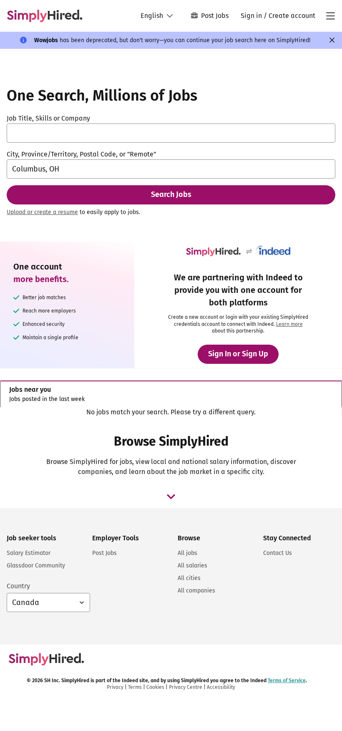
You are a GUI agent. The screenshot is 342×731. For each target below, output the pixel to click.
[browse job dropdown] (171, 496)
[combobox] (171, 133)
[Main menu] (330, 16)
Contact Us (277, 553)
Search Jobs (171, 194)
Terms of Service (287, 680)
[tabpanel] (171, 412)
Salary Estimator (28, 553)
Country (18, 586)
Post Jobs (215, 16)
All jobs (187, 553)
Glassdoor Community (36, 565)
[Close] (332, 40)
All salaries (192, 565)
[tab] (171, 394)
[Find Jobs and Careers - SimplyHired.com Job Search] (45, 16)
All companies (196, 590)
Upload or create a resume (42, 212)
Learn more (289, 324)
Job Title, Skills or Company (48, 118)
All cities (189, 578)
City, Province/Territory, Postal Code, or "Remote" (81, 154)
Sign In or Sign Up (238, 353)
